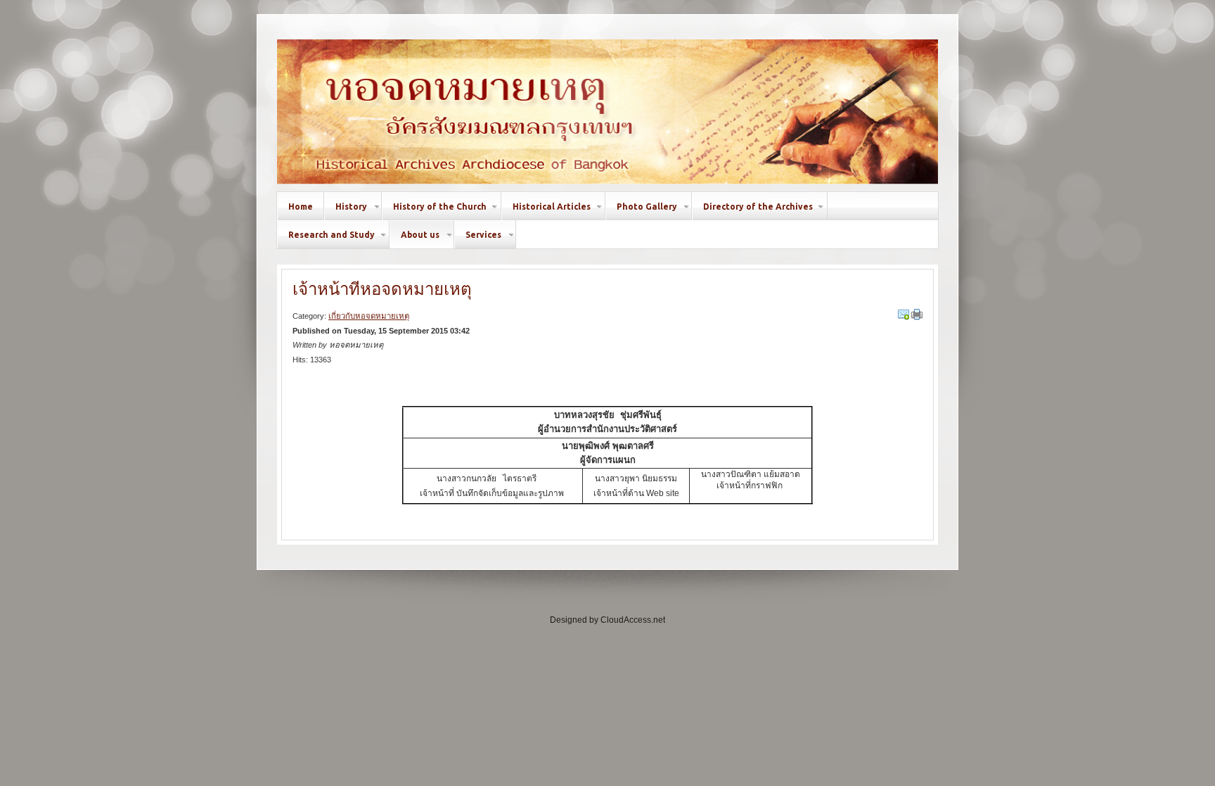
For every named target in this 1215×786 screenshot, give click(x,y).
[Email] (903, 314)
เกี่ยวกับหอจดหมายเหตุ (368, 316)
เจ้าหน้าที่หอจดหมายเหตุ (382, 288)
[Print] (916, 314)
